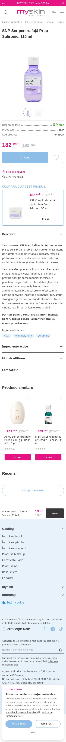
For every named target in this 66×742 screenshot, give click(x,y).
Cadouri (7, 578)
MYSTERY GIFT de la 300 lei (33, 3)
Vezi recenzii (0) (15, 177)
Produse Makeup (13, 554)
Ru (54, 12)
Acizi (6, 335)
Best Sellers (9, 572)
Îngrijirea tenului (13, 536)
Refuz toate (47, 724)
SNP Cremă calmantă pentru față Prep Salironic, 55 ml (42, 204)
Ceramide (43, 335)
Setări (33, 732)
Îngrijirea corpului (14, 548)
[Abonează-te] (61, 649)
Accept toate (19, 724)
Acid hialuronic (23, 335)
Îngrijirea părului (13, 542)
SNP (61, 129)
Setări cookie (15, 602)
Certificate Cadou (13, 560)
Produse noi (10, 566)
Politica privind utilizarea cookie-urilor (32, 710)
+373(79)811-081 (18, 629)
